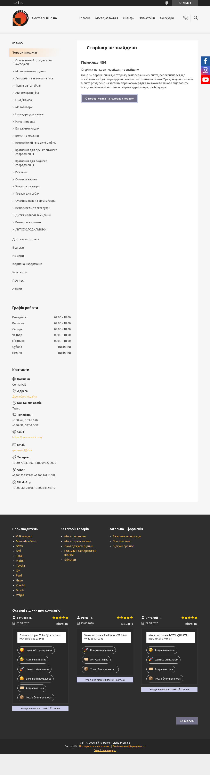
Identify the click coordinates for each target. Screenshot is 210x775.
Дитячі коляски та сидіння (33, 215)
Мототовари (23, 107)
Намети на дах (25, 121)
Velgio (20, 595)
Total (19, 555)
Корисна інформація (27, 264)
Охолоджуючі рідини (78, 546)
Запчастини (147, 18)
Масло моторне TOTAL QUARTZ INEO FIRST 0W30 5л (167, 637)
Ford (19, 575)
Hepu (19, 580)
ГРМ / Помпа (23, 100)
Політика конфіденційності (129, 746)
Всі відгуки (186, 720)
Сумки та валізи (26, 179)
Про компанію (122, 541)
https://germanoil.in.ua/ (27, 437)
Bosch (20, 590)
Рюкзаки (21, 172)
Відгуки (18, 247)
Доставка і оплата (25, 239)
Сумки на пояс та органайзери (35, 200)
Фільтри (128, 18)
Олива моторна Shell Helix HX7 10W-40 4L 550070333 (105, 637)
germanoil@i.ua (22, 450)
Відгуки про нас (123, 546)
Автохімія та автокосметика (34, 78)
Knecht (20, 585)
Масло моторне (75, 536)
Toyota (20, 565)
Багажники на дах (27, 128)
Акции (17, 288)
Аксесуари (167, 18)
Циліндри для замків (29, 114)
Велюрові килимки (28, 222)
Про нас (18, 280)
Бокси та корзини (27, 135)
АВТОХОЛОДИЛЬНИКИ (30, 229)
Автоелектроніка (27, 92)
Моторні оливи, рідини (30, 71)
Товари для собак (27, 193)
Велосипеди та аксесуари (32, 208)
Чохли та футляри (27, 186)
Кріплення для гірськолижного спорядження (36, 152)
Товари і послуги (24, 52)
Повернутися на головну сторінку (111, 98)
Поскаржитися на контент (95, 746)
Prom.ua (125, 742)
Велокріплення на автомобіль (35, 142)
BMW (19, 546)
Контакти (19, 272)
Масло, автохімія (106, 18)
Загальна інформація (127, 536)
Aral (18, 551)
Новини (18, 255)
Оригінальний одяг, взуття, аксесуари (33, 62)
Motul (20, 560)
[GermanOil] (20, 18)
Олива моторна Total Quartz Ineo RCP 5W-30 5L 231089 (39, 637)
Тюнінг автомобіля (28, 85)
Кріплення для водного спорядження (31, 163)
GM (18, 570)
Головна (85, 18)
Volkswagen (24, 536)
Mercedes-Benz (26, 541)
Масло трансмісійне (77, 541)
